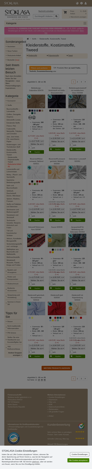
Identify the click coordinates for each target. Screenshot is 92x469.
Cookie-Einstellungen (80, 454)
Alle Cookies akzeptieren (78, 460)
